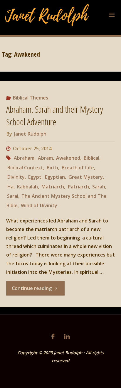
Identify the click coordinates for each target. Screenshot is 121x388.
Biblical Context (25, 167)
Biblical (91, 158)
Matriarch (52, 186)
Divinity (16, 177)
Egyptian (55, 177)
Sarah (98, 186)
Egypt (34, 177)
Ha (10, 186)
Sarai (12, 196)
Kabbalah (27, 186)
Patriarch (78, 186)
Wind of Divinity (39, 205)
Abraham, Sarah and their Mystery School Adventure (54, 115)
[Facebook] (52, 336)
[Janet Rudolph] (47, 14)
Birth (52, 167)
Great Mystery (85, 177)
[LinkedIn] (67, 336)
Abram (45, 158)
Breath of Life (77, 167)
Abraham (24, 158)
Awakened (68, 158)
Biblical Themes (30, 98)
